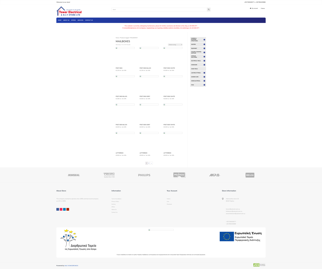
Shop (59, 20)
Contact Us (89, 20)
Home (117, 38)
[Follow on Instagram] (256, 20)
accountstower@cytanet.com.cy (235, 214)
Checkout (169, 204)
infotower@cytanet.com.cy (234, 211)
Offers (73, 20)
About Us (66, 20)
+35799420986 (231, 224)
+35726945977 (231, 222)
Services (80, 20)
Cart (168, 201)
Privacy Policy (115, 201)
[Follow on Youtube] (262, 20)
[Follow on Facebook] (252, 20)
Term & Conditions (116, 199)
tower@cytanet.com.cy (233, 209)
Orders (168, 199)
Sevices (114, 204)
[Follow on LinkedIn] (259, 20)
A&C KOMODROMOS (71, 266)
